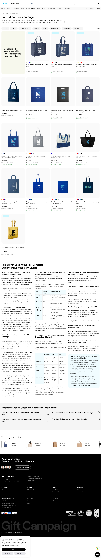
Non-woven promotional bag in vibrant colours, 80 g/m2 (36, 111)
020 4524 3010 (7, 477)
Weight (45, 28)
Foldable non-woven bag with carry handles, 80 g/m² (11, 202)
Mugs (43, 8)
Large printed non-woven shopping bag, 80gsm (37, 65)
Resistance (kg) (55, 28)
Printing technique (24, 28)
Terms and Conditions (58, 492)
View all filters (77, 28)
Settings (7, 553)
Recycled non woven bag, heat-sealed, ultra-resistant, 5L (61, 202)
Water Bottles (51, 8)
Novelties (16, 8)
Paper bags (63, 443)
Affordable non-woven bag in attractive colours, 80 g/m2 (86, 65)
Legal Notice (55, 490)
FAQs (28, 503)
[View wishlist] (96, 3)
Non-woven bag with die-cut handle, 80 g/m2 (62, 111)
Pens (38, 8)
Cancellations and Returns (8, 505)
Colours (14, 28)
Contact (3, 492)
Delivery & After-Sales (7, 503)
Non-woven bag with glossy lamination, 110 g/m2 (62, 65)
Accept (13, 549)
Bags (22, 8)
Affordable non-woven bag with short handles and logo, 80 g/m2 (11, 156)
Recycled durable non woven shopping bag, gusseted (87, 202)
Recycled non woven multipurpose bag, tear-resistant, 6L (36, 202)
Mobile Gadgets (30, 8)
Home (2, 13)
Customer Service (32, 501)
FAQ (98, 8)
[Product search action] (29, 3)
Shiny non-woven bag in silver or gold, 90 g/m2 (12, 248)
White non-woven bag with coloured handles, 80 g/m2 (61, 156)
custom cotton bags (40, 394)
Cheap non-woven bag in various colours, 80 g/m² (37, 156)
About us (3, 490)
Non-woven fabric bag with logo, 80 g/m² (12, 110)
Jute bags (87, 443)
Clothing (67, 8)
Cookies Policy (81, 492)
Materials (36, 28)
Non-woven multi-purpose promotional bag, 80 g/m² (86, 156)
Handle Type (67, 28)
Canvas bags (39, 443)
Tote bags (13, 443)
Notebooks (60, 8)
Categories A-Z (31, 490)
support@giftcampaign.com (9, 479)
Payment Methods (6, 507)
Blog (28, 492)
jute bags (50, 394)
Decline (19, 553)
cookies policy (15, 545)
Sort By (5, 28)
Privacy (79, 490)
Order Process (5, 501)
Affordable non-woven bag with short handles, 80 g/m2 (86, 111)
